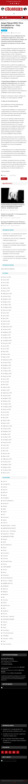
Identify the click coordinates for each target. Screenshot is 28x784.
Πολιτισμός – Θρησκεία (8, 616)
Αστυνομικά (6, 517)
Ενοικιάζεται (6, 553)
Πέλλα (4, 608)
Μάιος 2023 (5, 384)
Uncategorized (6, 484)
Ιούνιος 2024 (6, 348)
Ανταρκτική (5, 503)
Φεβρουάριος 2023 (7, 392)
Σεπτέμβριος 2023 (7, 373)
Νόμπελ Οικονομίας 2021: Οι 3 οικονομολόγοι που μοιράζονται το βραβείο (13, 214)
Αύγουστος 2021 (7, 442)
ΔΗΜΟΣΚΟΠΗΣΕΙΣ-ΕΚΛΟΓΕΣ (9, 528)
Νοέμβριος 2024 (7, 335)
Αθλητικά (5, 492)
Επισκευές (5, 555)
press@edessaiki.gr (8, 662)
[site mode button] (22, 17)
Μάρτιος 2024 (6, 357)
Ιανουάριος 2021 (7, 461)
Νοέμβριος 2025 (7, 302)
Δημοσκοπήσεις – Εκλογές (9, 525)
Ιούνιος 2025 (6, 315)
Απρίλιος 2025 (6, 321)
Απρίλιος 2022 (6, 420)
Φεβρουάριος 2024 (7, 359)
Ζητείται (5, 569)
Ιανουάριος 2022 (7, 428)
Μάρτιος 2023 (6, 390)
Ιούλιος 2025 (6, 312)
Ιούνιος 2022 (6, 414)
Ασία (4, 514)
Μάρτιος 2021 (6, 456)
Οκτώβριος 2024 (7, 337)
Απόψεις (5, 506)
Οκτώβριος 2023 (7, 370)
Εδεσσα (4, 547)
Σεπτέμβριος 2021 (7, 439)
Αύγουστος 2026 (7, 277)
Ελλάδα (4, 550)
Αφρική (4, 520)
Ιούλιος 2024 (6, 346)
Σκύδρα (4, 624)
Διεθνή (4, 542)
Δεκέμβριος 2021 (7, 431)
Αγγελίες (5, 487)
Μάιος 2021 (5, 450)
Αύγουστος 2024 (7, 343)
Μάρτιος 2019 (6, 472)
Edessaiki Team (14, 210)
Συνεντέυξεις (6, 630)
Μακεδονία (5, 594)
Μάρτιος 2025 (6, 324)
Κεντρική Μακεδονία (8, 578)
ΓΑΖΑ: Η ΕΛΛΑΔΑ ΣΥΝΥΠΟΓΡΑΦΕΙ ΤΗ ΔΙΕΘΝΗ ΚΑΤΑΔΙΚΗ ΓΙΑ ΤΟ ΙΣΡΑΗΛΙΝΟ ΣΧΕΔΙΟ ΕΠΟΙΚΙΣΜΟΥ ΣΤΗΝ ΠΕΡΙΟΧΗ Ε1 (14, 245)
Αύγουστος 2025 (7, 310)
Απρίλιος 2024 (6, 354)
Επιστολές (5, 558)
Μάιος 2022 (5, 417)
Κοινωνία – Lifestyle (7, 580)
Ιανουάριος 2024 (7, 362)
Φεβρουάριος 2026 (7, 293)
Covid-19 (5, 481)
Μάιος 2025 (5, 318)
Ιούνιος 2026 (6, 282)
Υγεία (4, 641)
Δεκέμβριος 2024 (7, 332)
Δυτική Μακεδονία (7, 544)
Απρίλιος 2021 (6, 453)
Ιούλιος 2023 (6, 379)
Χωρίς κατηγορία (7, 644)
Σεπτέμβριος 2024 (7, 340)
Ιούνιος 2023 (6, 381)
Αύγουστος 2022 (7, 409)
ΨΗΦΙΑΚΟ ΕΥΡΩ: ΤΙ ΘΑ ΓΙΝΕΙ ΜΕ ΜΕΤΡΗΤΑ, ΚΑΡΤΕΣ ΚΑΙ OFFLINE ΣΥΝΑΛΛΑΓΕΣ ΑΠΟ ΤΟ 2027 (15, 234)
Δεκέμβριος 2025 (7, 299)
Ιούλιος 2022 (6, 412)
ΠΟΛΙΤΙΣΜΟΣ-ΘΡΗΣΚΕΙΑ (8, 619)
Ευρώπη (5, 564)
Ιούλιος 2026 (6, 279)
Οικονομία (4, 30)
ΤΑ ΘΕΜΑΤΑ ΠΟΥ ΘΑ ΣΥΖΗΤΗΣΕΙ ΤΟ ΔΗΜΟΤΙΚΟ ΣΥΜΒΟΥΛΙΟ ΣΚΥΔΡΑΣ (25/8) (14, 239)
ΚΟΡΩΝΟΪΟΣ (6, 586)
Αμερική (5, 495)
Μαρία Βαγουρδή (16, 32)
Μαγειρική (5, 588)
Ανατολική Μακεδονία (8, 500)
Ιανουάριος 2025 (7, 329)
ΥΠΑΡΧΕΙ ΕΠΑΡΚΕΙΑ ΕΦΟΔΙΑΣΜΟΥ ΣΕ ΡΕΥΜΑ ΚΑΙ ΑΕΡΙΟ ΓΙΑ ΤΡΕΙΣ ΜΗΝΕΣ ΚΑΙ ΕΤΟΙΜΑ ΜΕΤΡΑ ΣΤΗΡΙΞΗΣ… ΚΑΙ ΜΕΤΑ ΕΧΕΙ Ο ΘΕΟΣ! (12, 206)
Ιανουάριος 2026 (7, 296)
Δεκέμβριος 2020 (7, 464)
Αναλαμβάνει (6, 498)
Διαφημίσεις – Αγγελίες (8, 533)
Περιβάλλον (5, 611)
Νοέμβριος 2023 (7, 368)
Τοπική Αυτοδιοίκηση (8, 633)
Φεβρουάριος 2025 (7, 326)
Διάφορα (5, 539)
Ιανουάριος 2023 (7, 395)
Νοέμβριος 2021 (7, 434)
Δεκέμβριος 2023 (7, 365)
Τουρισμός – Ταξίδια (8, 638)
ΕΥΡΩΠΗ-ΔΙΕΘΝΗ (7, 566)
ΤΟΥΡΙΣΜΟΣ (6, 635)
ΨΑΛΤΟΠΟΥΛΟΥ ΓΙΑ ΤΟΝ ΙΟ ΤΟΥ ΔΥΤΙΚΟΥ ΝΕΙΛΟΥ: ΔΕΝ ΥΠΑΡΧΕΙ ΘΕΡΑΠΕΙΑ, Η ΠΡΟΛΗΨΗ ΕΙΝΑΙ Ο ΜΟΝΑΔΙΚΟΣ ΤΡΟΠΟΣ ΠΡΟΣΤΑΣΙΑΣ (15, 251)
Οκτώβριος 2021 (7, 437)
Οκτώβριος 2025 (7, 304)
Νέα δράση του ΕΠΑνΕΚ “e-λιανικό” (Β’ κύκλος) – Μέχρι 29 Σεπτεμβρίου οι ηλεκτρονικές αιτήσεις (13, 222)
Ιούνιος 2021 (6, 448)
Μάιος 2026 (5, 285)
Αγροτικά (5, 489)
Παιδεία (4, 602)
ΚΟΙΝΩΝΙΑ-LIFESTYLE (8, 583)
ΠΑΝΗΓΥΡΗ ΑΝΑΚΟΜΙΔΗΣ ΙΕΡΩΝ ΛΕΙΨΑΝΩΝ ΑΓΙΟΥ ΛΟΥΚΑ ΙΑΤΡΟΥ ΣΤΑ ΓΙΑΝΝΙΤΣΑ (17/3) (24, 178)
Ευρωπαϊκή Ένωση (7, 561)
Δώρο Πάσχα (13, 175)
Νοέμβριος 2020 (7, 467)
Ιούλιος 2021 (6, 445)
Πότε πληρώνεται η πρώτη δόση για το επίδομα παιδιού (5, 178)
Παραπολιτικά (6, 605)
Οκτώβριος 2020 (7, 470)
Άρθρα (4, 509)
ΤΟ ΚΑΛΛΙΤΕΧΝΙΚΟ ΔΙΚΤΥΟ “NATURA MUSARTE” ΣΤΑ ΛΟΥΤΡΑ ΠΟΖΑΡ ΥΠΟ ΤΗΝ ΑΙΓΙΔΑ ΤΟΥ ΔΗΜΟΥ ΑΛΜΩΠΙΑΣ (15, 258)
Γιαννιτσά (5, 522)
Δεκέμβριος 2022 (7, 398)
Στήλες (4, 627)
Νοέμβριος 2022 (7, 401)
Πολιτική (5, 613)
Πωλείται (5, 622)
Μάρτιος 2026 (6, 290)
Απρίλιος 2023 (6, 387)
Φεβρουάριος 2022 (7, 426)
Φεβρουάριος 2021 (7, 459)
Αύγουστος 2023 (7, 376)
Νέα (4, 597)
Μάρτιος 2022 (6, 423)
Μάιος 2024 (5, 351)
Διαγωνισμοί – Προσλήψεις (9, 531)
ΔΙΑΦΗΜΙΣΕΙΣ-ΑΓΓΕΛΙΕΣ (8, 536)
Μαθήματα (5, 591)
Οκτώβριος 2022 (7, 404)
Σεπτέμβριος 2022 (7, 406)
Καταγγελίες (6, 575)
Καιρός (4, 572)
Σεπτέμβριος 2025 (7, 307)
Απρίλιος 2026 (6, 288)
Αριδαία (5, 511)
